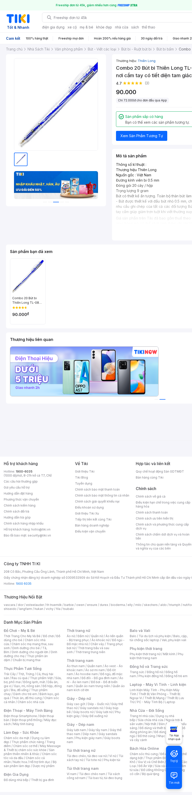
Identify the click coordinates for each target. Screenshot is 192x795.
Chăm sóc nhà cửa (31, 702)
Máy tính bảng (23, 724)
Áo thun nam (76, 666)
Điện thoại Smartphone (20, 716)
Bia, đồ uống (19, 690)
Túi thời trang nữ (81, 750)
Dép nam (89, 734)
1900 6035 (24, 583)
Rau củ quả (20, 678)
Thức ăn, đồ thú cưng (27, 698)
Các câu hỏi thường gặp (21, 481)
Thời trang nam (80, 660)
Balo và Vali (140, 630)
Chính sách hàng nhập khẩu (24, 523)
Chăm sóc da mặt (16, 738)
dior (21, 605)
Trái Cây (10, 674)
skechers (151, 605)
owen (80, 605)
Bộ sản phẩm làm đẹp (30, 764)
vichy (50, 609)
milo (138, 605)
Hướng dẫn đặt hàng (18, 493)
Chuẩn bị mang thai (26, 660)
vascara (9, 605)
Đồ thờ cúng (146, 736)
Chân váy (97, 644)
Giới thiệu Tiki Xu (87, 513)
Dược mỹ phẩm (43, 766)
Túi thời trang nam (82, 768)
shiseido (10, 609)
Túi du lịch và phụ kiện (155, 636)
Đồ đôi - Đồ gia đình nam (99, 678)
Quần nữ (97, 636)
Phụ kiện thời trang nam (156, 656)
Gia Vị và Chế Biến (151, 762)
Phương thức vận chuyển (21, 499)
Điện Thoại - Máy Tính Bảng (28, 710)
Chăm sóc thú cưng (144, 754)
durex (104, 605)
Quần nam (94, 666)
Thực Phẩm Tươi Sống (23, 668)
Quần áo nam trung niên (93, 686)
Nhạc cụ (163, 736)
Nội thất (150, 724)
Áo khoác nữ (101, 640)
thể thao (148, 27)
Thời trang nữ (78, 630)
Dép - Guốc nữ (98, 704)
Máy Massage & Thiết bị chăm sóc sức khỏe (32, 748)
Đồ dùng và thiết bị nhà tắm (159, 728)
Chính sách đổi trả (16, 511)
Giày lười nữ (104, 712)
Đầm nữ (83, 636)
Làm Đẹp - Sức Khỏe (21, 732)
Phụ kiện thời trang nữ (145, 654)
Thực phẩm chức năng (28, 742)
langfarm (25, 609)
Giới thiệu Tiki (84, 471)
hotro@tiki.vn (40, 529)
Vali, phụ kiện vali (174, 640)
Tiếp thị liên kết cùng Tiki (93, 519)
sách (135, 27)
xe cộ (72, 27)
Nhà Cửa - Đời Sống (147, 710)
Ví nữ (112, 756)
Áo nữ (71, 636)
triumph (174, 605)
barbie (69, 605)
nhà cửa (121, 27)
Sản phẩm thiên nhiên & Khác (29, 752)
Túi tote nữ (93, 760)
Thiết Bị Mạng (154, 698)
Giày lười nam (76, 730)
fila (58, 609)
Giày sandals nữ (91, 708)
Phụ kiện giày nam (89, 738)
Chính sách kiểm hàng (20, 505)
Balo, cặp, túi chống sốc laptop (159, 638)
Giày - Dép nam (80, 724)
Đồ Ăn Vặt (145, 766)
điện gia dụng (53, 27)
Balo (133, 636)
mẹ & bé (86, 27)
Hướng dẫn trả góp (17, 517)
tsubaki (68, 609)
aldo (163, 605)
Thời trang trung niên (90, 652)
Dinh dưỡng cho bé (26, 648)
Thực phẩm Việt (41, 678)
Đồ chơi (48, 636)
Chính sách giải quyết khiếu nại (97, 501)
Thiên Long (147, 61)
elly (130, 605)
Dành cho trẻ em (25, 694)
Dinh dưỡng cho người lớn (30, 652)
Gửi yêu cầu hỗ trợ (17, 487)
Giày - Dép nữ (79, 698)
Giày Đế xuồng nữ (95, 716)
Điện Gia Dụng (16, 774)
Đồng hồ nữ (155, 672)
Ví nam (71, 774)
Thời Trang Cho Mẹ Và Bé (22, 636)
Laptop (170, 702)
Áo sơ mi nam (95, 670)
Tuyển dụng (83, 483)
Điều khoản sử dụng (89, 507)
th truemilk (54, 605)
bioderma (118, 605)
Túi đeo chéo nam (92, 774)
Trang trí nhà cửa (142, 716)
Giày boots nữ (83, 712)
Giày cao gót (76, 704)
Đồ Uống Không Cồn (155, 770)
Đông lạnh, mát (34, 682)
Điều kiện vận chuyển (90, 531)
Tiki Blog (81, 477)
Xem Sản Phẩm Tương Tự (141, 136)
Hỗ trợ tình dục (40, 762)
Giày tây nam (97, 730)
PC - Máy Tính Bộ (149, 702)
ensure (92, 605)
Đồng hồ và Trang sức (149, 666)
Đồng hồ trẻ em (177, 676)
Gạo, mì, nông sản (27, 686)
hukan (38, 609)
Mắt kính (169, 654)
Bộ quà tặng (150, 774)
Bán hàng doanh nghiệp (92, 525)
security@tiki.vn (39, 535)
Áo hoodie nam (87, 674)
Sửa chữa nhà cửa (150, 720)
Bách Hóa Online (144, 748)
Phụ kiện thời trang (146, 648)
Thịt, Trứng (26, 674)
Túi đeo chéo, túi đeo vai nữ (87, 756)
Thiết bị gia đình (42, 780)
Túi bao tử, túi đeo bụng (105, 778)
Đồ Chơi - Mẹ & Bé (19, 630)
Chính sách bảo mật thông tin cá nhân (102, 495)
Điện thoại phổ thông (27, 720)
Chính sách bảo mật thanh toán (97, 489)
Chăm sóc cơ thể (25, 746)
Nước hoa (20, 762)
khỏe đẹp (104, 27)
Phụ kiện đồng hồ (150, 676)
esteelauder (35, 605)
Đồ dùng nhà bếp (16, 780)
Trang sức (137, 672)
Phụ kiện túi (112, 760)
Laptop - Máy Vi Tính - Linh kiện (158, 684)
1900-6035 (24, 471)
